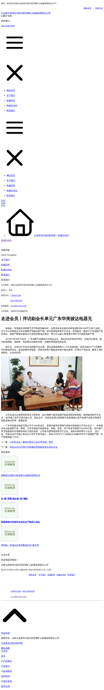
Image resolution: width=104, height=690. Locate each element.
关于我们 (5, 260)
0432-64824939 (8, 26)
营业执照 (5, 633)
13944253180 (16, 295)
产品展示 (5, 666)
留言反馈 (5, 686)
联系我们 (5, 275)
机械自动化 (63, 235)
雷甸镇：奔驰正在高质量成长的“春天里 (20, 545)
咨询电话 (5, 676)
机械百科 (5, 265)
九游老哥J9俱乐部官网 (45, 235)
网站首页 (87, 8)
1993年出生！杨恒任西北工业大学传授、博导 (31, 442)
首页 (3, 656)
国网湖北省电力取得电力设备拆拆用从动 (20, 475)
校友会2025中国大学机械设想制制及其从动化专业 (33, 447)
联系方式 (99, 8)
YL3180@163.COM (18, 597)
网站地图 (5, 648)
